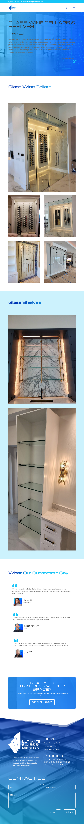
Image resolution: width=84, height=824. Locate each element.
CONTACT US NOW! (42, 702)
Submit (69, 812)
